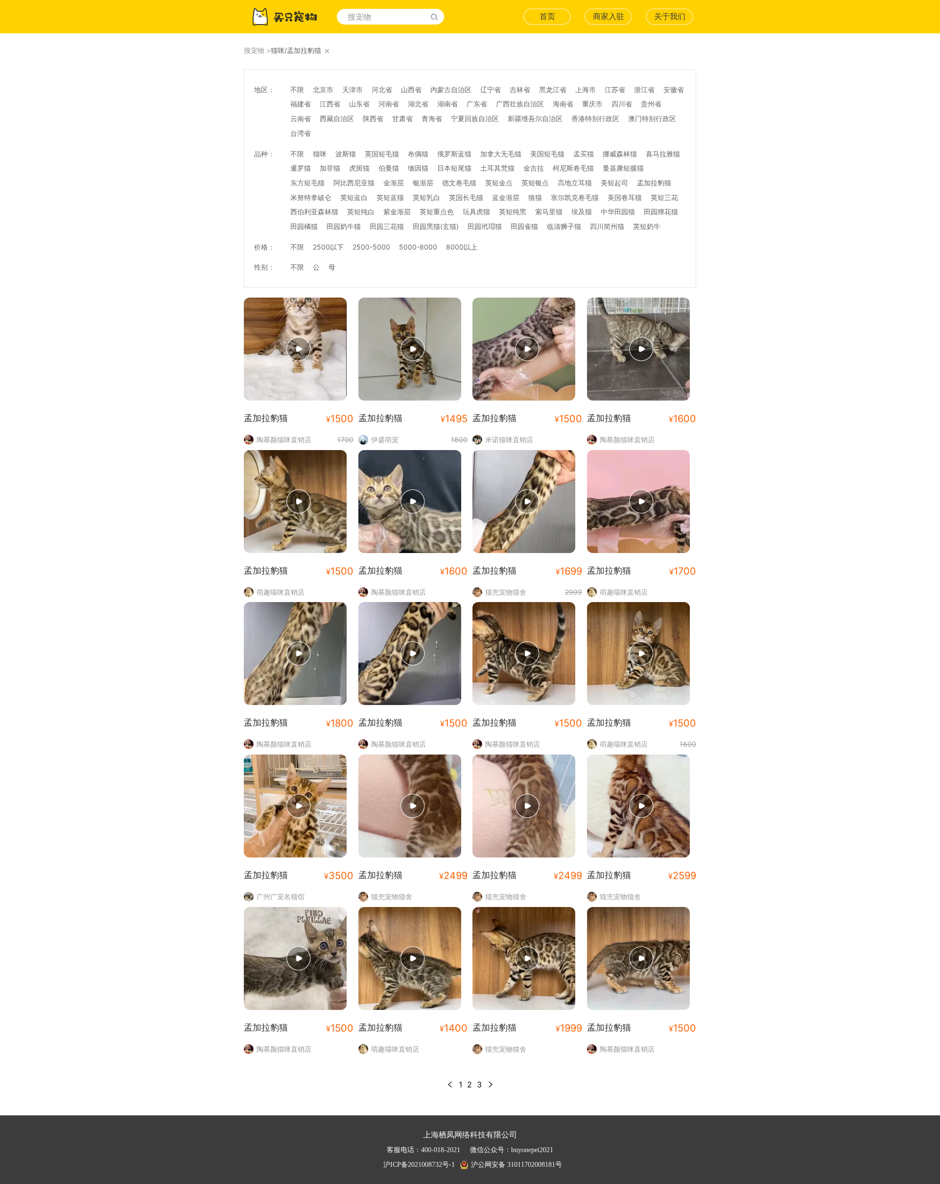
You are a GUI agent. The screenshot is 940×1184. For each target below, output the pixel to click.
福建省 (300, 104)
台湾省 (300, 133)
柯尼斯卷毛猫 (573, 168)
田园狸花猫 (661, 211)
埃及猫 (581, 211)
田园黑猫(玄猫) (436, 226)
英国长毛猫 (466, 197)
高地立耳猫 (575, 182)
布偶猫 (418, 154)
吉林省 (520, 89)
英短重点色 (437, 211)
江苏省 (615, 89)
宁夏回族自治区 (475, 118)
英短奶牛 (646, 226)
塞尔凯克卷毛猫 (575, 197)
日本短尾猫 (454, 168)
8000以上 (461, 247)
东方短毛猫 (307, 182)
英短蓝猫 (390, 197)
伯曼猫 (388, 168)
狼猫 (535, 197)
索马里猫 (549, 211)
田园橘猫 (304, 226)
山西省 (411, 89)
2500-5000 (371, 247)
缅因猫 (418, 168)
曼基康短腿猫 (623, 168)
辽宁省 (490, 89)
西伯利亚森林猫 (314, 211)
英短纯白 (361, 211)
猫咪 (320, 154)
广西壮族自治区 (520, 104)
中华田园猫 (618, 211)
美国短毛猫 (547, 154)
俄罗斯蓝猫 (454, 154)
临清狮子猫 (564, 226)
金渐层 (393, 182)
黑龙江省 (552, 89)
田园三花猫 (387, 226)
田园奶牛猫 (344, 226)
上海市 (585, 89)
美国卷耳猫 (625, 197)
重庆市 (592, 104)
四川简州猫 (607, 226)
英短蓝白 (354, 197)
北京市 (323, 89)
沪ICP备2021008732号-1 (419, 1164)
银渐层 (423, 182)
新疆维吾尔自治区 (535, 118)
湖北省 (418, 104)
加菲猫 (330, 168)
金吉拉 (533, 168)
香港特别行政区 (595, 118)
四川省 (621, 104)
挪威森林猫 (620, 154)
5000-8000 (418, 247)
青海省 (432, 118)
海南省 (563, 104)
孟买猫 (583, 154)
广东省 (477, 104)
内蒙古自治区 (450, 89)
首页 (547, 16)
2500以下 (328, 247)
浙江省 (644, 89)
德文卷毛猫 (459, 182)
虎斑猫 (359, 168)
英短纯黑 (512, 211)
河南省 (388, 104)
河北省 (382, 89)
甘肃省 (402, 118)
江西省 (330, 104)
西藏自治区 (337, 118)
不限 (297, 89)
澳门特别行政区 (652, 118)
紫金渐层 (397, 211)
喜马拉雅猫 (663, 154)
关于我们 (669, 16)
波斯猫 (345, 154)
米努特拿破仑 (310, 197)
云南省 (300, 118)
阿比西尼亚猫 (354, 182)
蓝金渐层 (505, 197)
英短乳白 (426, 197)
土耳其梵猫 (497, 168)
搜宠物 (254, 50)
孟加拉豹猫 (654, 182)
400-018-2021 (440, 1150)
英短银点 (535, 182)
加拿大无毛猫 (500, 154)
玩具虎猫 (476, 211)
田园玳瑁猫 (485, 226)
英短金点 (499, 182)
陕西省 (373, 118)
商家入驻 (608, 16)
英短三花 (664, 197)
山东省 (359, 104)
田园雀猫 (524, 226)
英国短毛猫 (382, 154)
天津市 (352, 89)
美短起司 (614, 182)
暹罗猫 (300, 168)
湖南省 (447, 104)
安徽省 (673, 89)
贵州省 (651, 104)
